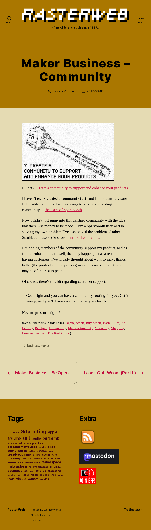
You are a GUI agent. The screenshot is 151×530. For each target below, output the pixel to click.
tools (10, 479)
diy (54, 454)
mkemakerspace (38, 467)
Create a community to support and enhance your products (82, 188)
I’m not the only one (83, 237)
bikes (51, 447)
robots (34, 474)
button (32, 451)
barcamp (51, 438)
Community (57, 328)
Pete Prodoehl (66, 91)
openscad (14, 471)
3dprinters (13, 432)
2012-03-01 (95, 91)
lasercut (37, 458)
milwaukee (17, 466)
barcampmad (14, 443)
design (46, 454)
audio (36, 438)
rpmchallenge (48, 474)
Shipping (117, 328)
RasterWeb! (16, 510)
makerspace (51, 462)
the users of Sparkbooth (63, 209)
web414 (44, 479)
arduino (14, 438)
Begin (70, 323)
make (55, 458)
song (60, 475)
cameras (42, 451)
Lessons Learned (34, 333)
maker (45, 345)
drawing (13, 458)
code (50, 451)
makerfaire (15, 462)
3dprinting (33, 431)
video (21, 478)
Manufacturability (80, 328)
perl (32, 471)
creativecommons (20, 454)
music (55, 466)
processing (54, 471)
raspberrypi (13, 475)
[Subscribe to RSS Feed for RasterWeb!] (111, 437)
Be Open (41, 328)
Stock (80, 323)
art (26, 437)
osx (26, 471)
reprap (25, 475)
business (33, 345)
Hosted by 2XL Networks (46, 509)
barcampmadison (33, 443)
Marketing (102, 328)
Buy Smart (93, 323)
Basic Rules (111, 323)
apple (52, 432)
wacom (33, 479)
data (38, 455)
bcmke (42, 447)
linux (46, 458)
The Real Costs (58, 333)
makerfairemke (32, 462)
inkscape (26, 459)
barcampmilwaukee (22, 447)
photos (41, 471)
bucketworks (17, 450)
